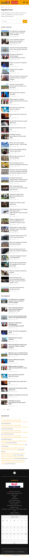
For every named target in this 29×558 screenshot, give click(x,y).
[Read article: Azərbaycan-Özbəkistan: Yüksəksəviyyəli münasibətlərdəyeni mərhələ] (5, 56)
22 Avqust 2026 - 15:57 (14, 51)
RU (16, 2)
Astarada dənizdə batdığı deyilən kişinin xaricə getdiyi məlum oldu (18, 316)
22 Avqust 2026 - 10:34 (14, 153)
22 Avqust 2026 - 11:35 (14, 124)
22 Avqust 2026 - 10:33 (14, 159)
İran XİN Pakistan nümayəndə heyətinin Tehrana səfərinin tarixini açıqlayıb (17, 32)
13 (14, 530)
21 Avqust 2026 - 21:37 (14, 252)
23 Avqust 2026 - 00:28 (14, 44)
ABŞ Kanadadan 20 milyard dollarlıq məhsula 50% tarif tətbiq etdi (19, 101)
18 (6, 534)
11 (6, 530)
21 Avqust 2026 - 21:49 (14, 224)
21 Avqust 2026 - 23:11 (14, 216)
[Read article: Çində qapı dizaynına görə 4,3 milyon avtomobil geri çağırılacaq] (5, 251)
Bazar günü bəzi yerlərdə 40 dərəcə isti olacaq (16, 375)
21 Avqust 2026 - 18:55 (14, 274)
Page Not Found (8, 7)
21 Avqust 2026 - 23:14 (14, 199)
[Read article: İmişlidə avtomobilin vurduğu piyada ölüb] (5, 204)
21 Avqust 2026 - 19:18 (14, 259)
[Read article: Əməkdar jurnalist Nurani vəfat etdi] (5, 130)
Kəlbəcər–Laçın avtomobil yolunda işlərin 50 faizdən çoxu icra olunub (18, 86)
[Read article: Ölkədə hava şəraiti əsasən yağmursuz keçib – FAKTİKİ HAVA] (5, 145)
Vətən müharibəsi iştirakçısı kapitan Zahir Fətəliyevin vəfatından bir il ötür (17, 41)
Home (2, 7)
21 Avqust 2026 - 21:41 (14, 246)
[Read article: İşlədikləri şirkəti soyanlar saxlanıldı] (5, 71)
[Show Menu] (24, 2)
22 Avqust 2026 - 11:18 (14, 131)
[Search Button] (27, 2)
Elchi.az (12, 551)
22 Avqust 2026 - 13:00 (14, 96)
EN (13, 2)
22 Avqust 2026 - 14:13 (14, 81)
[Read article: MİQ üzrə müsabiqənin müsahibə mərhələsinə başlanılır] (5, 244)
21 (18, 534)
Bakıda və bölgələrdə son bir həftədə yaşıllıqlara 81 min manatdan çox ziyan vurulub (17, 220)
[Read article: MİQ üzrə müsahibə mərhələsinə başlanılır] (5, 273)
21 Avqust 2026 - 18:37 (14, 291)
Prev (3, 409)
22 (22, 534)
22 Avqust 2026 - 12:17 (14, 111)
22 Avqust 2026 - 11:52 (14, 117)
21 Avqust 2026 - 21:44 (14, 239)
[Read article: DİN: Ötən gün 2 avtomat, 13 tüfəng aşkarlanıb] (5, 158)
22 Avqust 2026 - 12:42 (14, 104)
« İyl (14, 543)
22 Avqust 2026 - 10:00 (14, 166)
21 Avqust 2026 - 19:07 (14, 267)
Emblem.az (21, 551)
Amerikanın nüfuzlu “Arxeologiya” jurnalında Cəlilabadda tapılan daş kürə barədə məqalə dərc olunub (18, 171)
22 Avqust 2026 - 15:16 (14, 59)
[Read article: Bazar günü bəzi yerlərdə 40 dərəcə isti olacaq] (5, 109)
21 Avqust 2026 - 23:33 (14, 191)
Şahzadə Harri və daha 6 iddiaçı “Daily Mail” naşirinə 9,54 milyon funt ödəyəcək (18, 229)
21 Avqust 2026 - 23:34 (14, 183)
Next (8, 409)
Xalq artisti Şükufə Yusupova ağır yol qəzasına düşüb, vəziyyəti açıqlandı (19, 77)
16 (25, 530)
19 (10, 534)
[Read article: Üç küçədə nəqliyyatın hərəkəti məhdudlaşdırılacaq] (5, 258)
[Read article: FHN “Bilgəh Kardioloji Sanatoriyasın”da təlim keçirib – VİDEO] (5, 136)
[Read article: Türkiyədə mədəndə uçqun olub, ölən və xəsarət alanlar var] (5, 237)
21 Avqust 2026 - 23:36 (14, 175)
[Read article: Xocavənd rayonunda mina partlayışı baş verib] (5, 289)
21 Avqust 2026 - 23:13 (14, 206)
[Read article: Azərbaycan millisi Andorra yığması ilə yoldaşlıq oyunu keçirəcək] (5, 196)
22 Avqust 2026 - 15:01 (14, 66)
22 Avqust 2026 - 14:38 (14, 73)
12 (10, 530)
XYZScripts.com (22, 555)
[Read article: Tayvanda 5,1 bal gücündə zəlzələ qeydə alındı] (5, 123)
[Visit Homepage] (5, 2)
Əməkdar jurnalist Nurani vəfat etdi (18, 395)
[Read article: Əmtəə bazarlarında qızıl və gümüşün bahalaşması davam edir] (5, 165)
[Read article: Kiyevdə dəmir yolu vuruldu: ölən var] (5, 116)
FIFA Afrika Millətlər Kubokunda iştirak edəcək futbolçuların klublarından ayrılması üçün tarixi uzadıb (13, 462)
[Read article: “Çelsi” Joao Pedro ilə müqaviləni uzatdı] (5, 64)
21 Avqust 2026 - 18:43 (14, 284)
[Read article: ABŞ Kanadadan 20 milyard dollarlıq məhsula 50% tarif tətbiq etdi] (5, 101)
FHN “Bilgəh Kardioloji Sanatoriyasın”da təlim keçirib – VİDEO (18, 136)
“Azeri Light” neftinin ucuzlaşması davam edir (12, 444)
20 (14, 534)
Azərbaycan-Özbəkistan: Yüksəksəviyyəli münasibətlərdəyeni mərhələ (17, 56)
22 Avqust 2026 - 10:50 (14, 146)
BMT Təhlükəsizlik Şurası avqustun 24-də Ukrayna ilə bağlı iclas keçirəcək (18, 187)
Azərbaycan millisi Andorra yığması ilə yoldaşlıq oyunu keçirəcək (17, 196)
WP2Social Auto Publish (8, 555)
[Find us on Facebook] (14, 473)
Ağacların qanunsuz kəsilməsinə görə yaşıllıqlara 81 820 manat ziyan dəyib (18, 264)
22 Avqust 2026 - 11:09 (14, 139)
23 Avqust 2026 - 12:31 (14, 36)
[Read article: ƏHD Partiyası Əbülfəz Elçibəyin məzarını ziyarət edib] (5, 151)
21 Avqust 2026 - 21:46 (14, 232)
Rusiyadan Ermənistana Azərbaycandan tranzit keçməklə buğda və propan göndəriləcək (18, 179)
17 (3, 534)
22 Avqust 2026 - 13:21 (14, 89)
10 (3, 530)
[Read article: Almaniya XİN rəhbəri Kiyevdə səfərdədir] (5, 94)
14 (18, 530)
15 (21, 530)
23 (25, 534)
